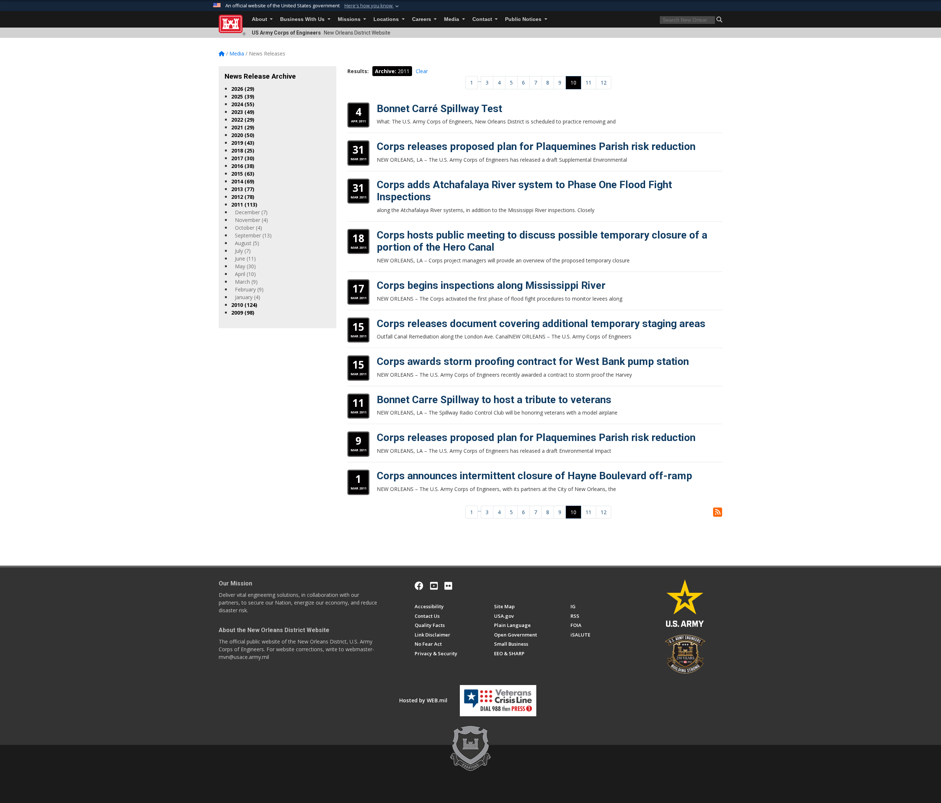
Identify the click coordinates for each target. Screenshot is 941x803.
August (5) (247, 243)
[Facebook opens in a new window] (419, 585)
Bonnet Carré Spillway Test (439, 109)
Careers (422, 19)
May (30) (245, 266)
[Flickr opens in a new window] (448, 585)
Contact (483, 19)
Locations (386, 19)
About (260, 19)
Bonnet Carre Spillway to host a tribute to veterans (494, 400)
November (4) (251, 219)
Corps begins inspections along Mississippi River (491, 285)
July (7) (243, 250)
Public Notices (524, 19)
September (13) (253, 235)
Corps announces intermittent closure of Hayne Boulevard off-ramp (534, 476)
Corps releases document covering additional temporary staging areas (541, 324)
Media (452, 19)
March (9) (246, 281)
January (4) (247, 297)
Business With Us (303, 19)
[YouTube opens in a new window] (434, 585)
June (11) (245, 258)
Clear (422, 71)
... (479, 79)
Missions (350, 19)
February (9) (249, 289)
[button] (372, 6)
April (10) (245, 273)
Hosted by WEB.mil (423, 700)
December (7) (251, 212)
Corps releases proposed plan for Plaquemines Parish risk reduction (536, 146)
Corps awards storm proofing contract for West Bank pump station (533, 361)
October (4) (248, 227)
